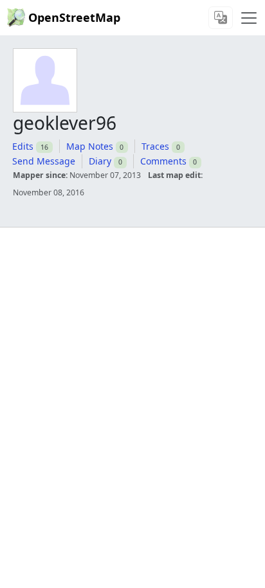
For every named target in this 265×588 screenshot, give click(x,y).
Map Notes (89, 146)
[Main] (249, 18)
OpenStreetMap (74, 17)
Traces (155, 146)
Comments (163, 161)
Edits (22, 146)
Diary (100, 161)
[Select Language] (220, 17)
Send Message (43, 161)
